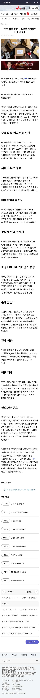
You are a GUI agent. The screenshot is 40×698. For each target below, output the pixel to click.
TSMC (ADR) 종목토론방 (15, 572)
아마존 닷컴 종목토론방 (15, 529)
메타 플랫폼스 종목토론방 (15, 546)
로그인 (36, 2)
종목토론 (34, 14)
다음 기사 (28, 592)
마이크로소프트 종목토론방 (16, 512)
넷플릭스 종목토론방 (14, 580)
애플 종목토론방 (12, 521)
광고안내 (24, 655)
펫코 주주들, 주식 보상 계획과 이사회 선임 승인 (19, 627)
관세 (35, 458)
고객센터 (4, 655)
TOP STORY (6, 19)
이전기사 (11, 592)
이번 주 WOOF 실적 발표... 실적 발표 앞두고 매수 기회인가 (20, 609)
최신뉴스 (16, 19)
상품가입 (28, 2)
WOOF (26, 78)
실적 (23, 19)
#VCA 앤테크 (6, 482)
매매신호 (23, 14)
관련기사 (5, 604)
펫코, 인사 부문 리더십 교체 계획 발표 (15, 621)
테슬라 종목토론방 (13, 555)
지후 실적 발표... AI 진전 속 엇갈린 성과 (10, 597)
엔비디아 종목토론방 (14, 504)
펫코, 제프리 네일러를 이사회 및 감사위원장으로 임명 (20, 615)
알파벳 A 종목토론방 (13, 538)
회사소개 (14, 655)
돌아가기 (32, 642)
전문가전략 (14, 14)
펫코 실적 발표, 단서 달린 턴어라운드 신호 (17, 633)
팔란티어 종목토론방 (14, 563)
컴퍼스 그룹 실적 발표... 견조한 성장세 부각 (30, 597)
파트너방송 (5, 14)
